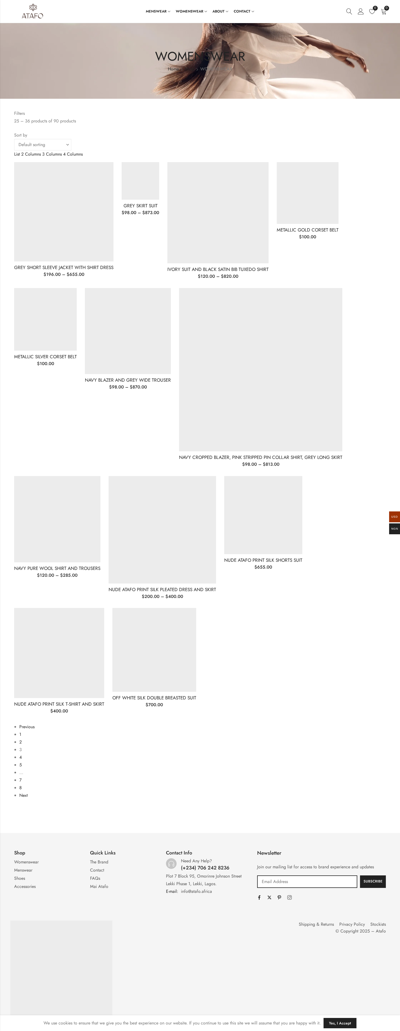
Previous (27, 727)
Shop (189, 69)
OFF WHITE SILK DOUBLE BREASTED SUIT (154, 697)
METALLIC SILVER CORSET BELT (45, 356)
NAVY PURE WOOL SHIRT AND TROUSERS (57, 568)
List (17, 154)
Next (23, 795)
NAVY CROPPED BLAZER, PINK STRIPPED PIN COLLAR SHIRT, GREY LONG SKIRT (260, 457)
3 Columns (52, 154)
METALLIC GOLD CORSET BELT (308, 230)
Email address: (307, 881)
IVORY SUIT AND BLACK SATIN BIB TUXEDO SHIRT (218, 269)
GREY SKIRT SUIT (141, 205)
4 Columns (73, 154)
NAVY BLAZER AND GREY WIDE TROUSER (128, 380)
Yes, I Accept (340, 1023)
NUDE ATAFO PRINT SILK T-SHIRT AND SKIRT (59, 704)
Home (173, 69)
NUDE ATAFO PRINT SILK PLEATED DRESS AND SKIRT (162, 589)
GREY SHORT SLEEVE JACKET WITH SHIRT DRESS (63, 267)
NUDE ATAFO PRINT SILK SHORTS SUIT (263, 560)
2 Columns (31, 154)
